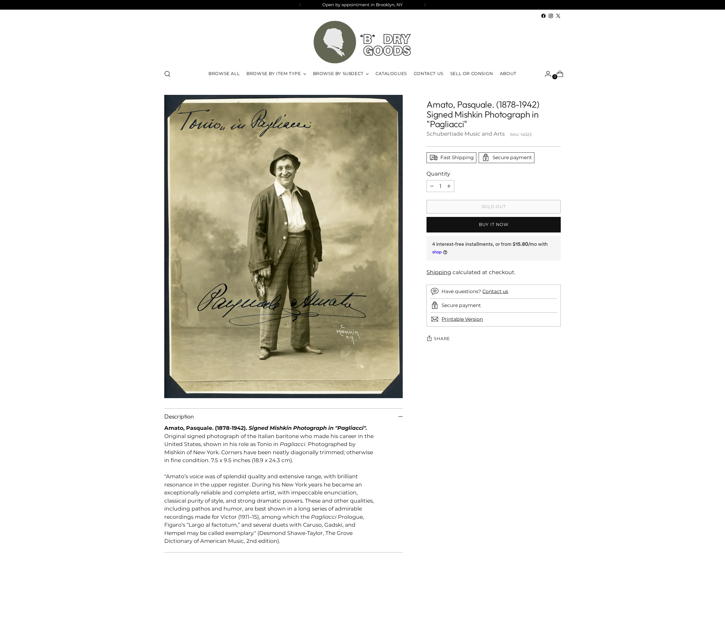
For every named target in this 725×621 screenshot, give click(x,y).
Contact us (495, 291)
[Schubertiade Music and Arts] (362, 42)
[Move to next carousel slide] (556, 601)
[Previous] (300, 5)
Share (442, 338)
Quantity (438, 173)
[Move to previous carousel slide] (543, 602)
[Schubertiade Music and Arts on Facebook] (543, 15)
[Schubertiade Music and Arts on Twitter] (558, 15)
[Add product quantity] (449, 186)
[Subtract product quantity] (432, 186)
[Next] (425, 5)
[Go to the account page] (545, 74)
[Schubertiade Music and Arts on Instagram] (550, 15)
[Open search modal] (167, 74)
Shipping (439, 272)
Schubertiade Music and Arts (466, 133)
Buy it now (493, 224)
